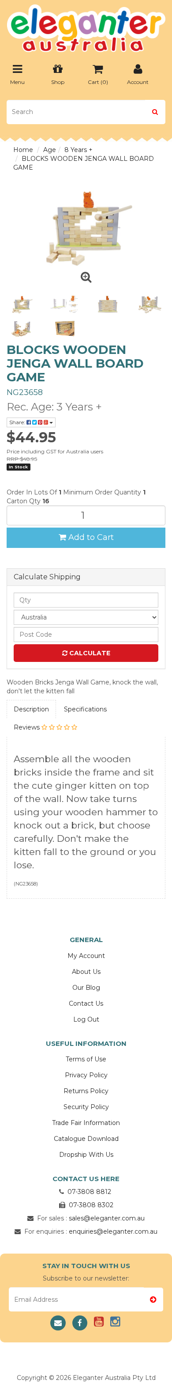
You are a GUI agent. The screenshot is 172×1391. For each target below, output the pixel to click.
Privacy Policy (86, 1075)
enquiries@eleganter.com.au (113, 1231)
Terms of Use (86, 1059)
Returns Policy (86, 1091)
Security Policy (86, 1107)
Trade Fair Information (86, 1123)
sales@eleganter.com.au (107, 1218)
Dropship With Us (86, 1155)
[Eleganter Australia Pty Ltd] (86, 26)
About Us (86, 972)
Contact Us (86, 1003)
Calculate (88, 653)
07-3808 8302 (91, 1205)
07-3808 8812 (89, 1192)
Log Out (86, 1019)
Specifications (85, 709)
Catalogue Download (86, 1139)
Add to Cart (90, 537)
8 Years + (78, 150)
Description (31, 709)
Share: (17, 422)
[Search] (155, 112)
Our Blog (86, 988)
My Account (86, 956)
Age (49, 150)
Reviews (27, 727)
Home (23, 150)
